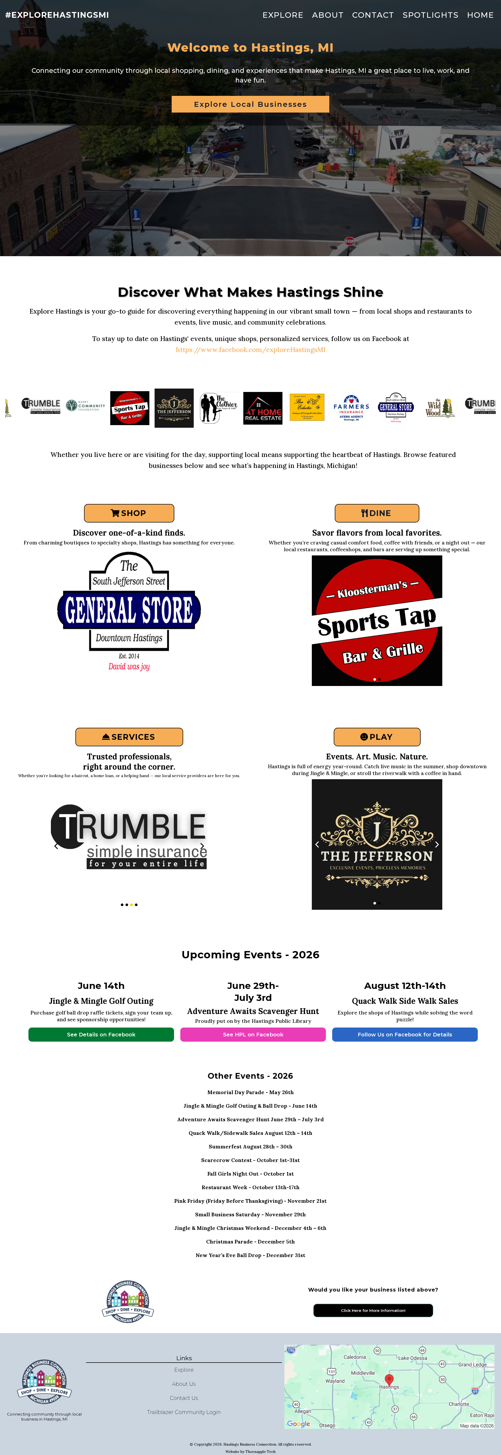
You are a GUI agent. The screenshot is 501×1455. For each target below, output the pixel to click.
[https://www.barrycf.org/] (30, 408)
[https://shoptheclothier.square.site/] (163, 408)
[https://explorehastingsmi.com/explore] (429, 408)
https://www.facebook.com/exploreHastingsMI (250, 349)
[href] (389, 1387)
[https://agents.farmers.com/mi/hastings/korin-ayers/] (129, 846)
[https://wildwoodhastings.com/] (129, 614)
